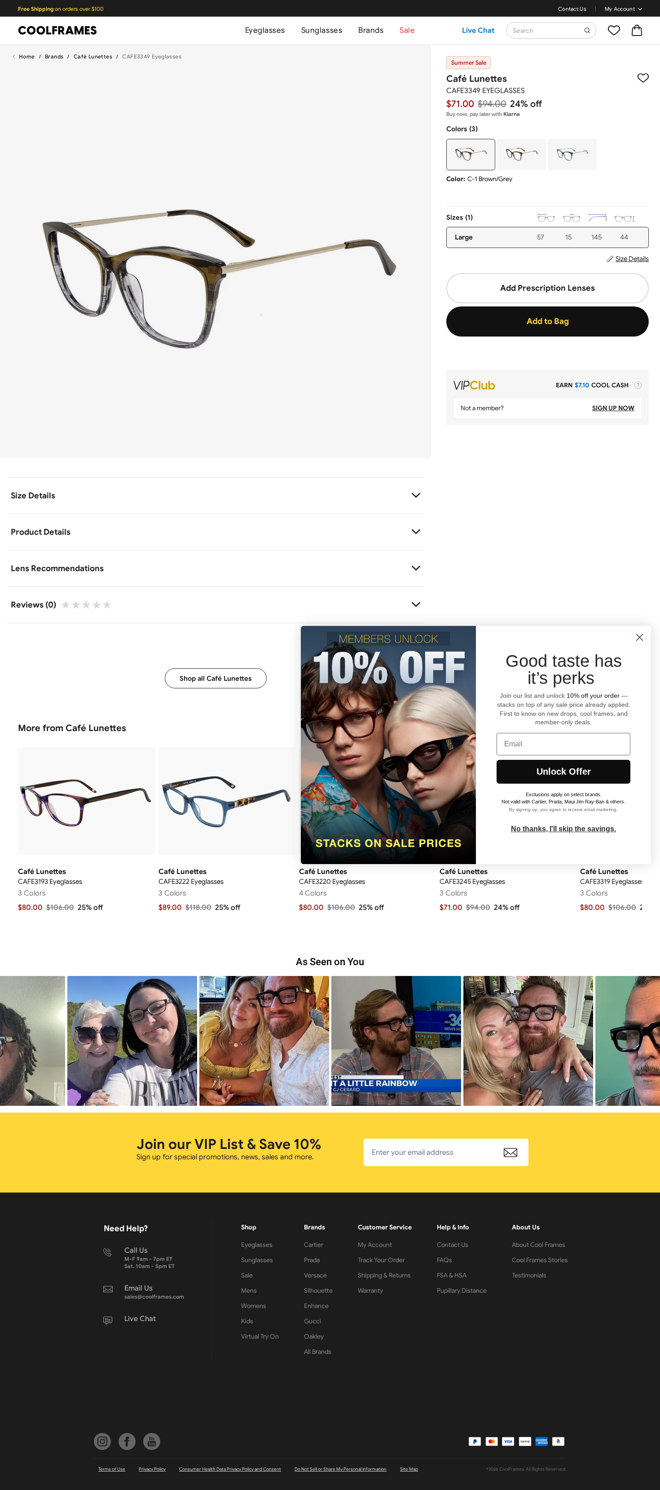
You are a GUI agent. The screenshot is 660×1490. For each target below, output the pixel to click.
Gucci (312, 1321)
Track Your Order (381, 1260)
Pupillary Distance (462, 1290)
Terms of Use (111, 1469)
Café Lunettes (93, 56)
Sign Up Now (613, 408)
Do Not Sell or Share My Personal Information (341, 1469)
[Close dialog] (639, 637)
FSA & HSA (451, 1275)
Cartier (313, 1245)
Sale (407, 30)
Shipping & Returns (384, 1275)
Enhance (316, 1306)
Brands (370, 30)
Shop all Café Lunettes (216, 678)
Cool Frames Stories (540, 1260)
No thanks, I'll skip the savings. (563, 829)
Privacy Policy (152, 1469)
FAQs (444, 1260)
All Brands (317, 1352)
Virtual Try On (260, 1336)
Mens (249, 1290)
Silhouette (318, 1290)
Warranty (370, 1290)
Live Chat (478, 30)
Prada (312, 1260)
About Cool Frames (538, 1245)
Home (27, 56)
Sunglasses (321, 30)
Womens (253, 1306)
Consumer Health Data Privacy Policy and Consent (230, 1469)
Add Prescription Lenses (547, 288)
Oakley (314, 1336)
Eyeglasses (265, 30)
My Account (620, 8)
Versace (315, 1275)
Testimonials (529, 1275)
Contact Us (572, 8)
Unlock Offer (564, 771)
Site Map (409, 1469)
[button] (132, 1041)
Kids (247, 1321)
